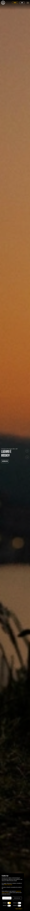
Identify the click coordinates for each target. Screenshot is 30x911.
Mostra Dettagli (19, 908)
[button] (27, 451)
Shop (22, 2)
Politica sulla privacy (8, 884)
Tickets (15, 2)
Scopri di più (5, 461)
